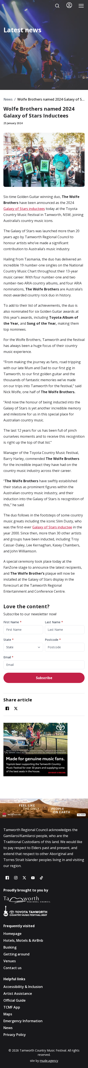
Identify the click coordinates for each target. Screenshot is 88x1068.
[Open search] (57, 5)
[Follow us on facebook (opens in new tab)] (7, 878)
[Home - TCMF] (12, 6)
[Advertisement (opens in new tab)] (44, 749)
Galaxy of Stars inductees (24, 208)
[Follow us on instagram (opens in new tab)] (16, 878)
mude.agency (49, 1061)
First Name (12, 622)
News (8, 99)
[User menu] (69, 5)
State (8, 640)
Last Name (54, 622)
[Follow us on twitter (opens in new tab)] (24, 878)
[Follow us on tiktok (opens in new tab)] (41, 878)
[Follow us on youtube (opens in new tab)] (33, 878)
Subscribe (44, 677)
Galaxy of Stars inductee (52, 527)
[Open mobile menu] (81, 5)
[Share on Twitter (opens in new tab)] (16, 708)
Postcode (53, 640)
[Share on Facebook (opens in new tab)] (7, 708)
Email (8, 657)
